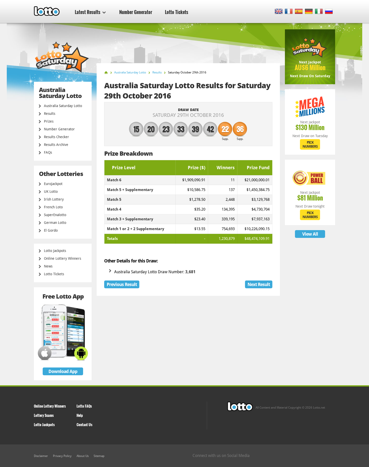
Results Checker (56, 137)
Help (80, 415)
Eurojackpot (53, 184)
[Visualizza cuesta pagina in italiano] (319, 12)
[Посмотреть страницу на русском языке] (329, 12)
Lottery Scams (44, 415)
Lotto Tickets (176, 12)
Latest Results (87, 12)
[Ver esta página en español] (299, 12)
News (48, 266)
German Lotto (55, 223)
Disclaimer (41, 456)
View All (310, 234)
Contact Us (84, 424)
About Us (83, 456)
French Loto (53, 207)
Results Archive (56, 145)
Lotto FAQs (84, 406)
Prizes (48, 121)
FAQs (48, 152)
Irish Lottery (54, 199)
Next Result (259, 284)
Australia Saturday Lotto (63, 106)
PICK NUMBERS (310, 144)
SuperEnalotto (55, 215)
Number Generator (135, 12)
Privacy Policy (62, 456)
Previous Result (122, 284)
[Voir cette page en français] (289, 12)
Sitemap (99, 456)
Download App (62, 371)
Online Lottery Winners (62, 258)
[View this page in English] (279, 12)
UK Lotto (51, 192)
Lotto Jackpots (55, 251)
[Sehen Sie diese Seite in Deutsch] (309, 12)
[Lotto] (106, 72)
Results (49, 114)
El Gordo (51, 230)
